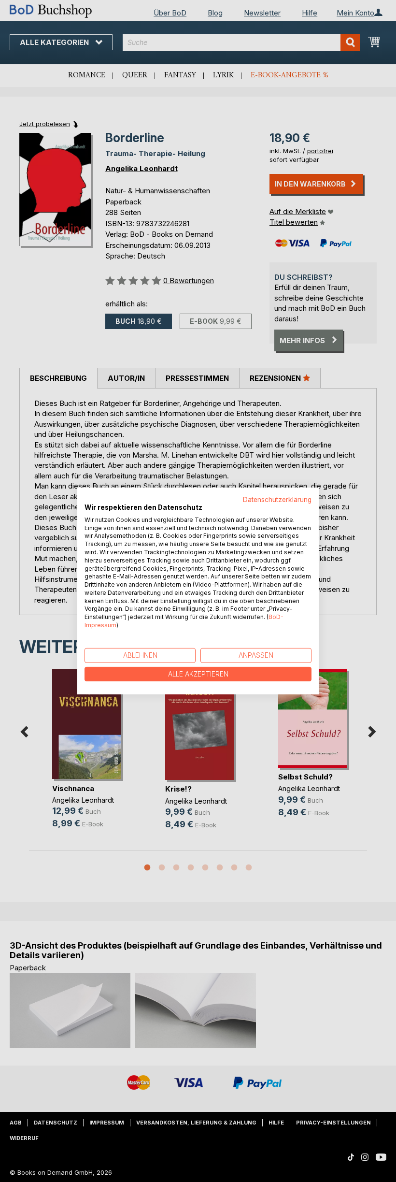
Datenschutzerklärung (277, 500)
